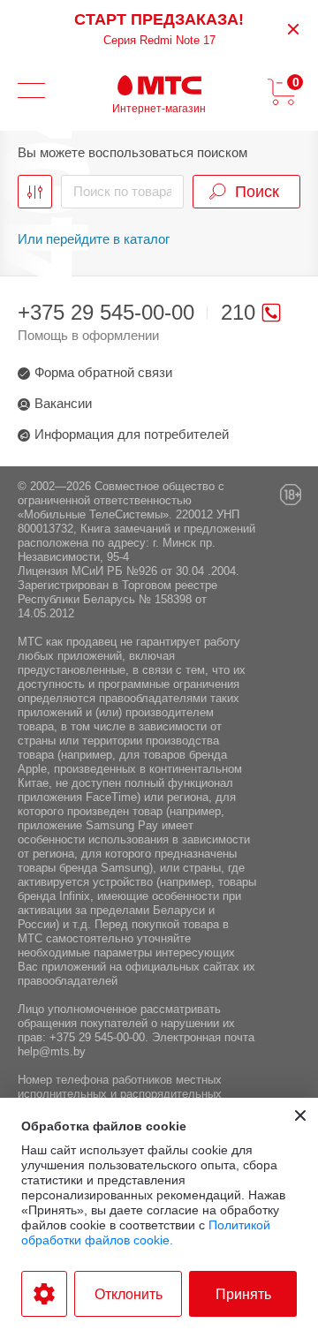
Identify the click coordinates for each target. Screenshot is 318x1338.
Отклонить (129, 1294)
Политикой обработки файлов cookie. (145, 1232)
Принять (243, 1294)
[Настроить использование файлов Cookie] (44, 1294)
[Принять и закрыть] (300, 1115)
